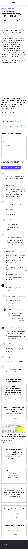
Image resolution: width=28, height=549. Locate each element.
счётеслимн (17, 117)
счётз (23, 117)
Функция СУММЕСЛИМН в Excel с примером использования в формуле (13, 435)
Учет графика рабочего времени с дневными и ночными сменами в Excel (14, 471)
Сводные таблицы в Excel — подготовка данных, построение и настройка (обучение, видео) (14, 490)
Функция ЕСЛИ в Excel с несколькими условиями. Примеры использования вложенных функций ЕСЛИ (14, 389)
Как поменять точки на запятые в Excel (14, 526)
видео (4, 117)
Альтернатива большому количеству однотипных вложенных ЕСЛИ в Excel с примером (14, 451)
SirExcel (14, 2)
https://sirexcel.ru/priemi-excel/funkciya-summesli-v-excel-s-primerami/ (16, 302)
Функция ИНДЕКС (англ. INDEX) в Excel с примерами (14, 508)
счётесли (10, 117)
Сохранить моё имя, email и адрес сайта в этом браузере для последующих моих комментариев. (13, 163)
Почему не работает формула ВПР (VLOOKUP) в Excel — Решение (14, 409)
